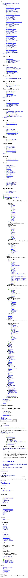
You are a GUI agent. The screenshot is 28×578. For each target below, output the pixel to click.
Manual (11, 59)
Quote (12, 444)
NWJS (12, 92)
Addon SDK (12, 62)
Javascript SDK (12, 95)
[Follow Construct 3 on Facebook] (11, 151)
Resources (5, 53)
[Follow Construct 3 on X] (9, 148)
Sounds (13, 172)
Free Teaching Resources (8, 510)
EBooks (11, 167)
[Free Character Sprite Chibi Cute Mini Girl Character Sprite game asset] (1, 426)
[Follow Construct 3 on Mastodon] (11, 152)
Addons (11, 165)
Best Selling (12, 183)
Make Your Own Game (8, 498)
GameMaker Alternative (8, 497)
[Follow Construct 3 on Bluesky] (10, 149)
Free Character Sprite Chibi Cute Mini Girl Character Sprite (13, 427)
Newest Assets (13, 182)
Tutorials (10, 86)
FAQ (10, 106)
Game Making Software (8, 490)
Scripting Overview (14, 61)
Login (8, 194)
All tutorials (11, 73)
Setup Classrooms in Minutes (17, 111)
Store (4, 153)
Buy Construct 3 (11, 158)
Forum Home (12, 122)
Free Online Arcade (7, 539)
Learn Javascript (6, 511)
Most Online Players (13, 133)
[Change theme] (12, 397)
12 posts (14, 440)
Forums (7, 360)
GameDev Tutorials (7, 536)
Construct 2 (14, 298)
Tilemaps (11, 176)
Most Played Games (15, 131)
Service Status (6, 572)
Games (10, 170)
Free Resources (14, 104)
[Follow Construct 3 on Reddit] (10, 146)
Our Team (5, 526)
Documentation (6, 500)
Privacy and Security (14, 105)
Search (4, 403)
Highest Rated (13, 184)
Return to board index (10, 475)
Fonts (10, 169)
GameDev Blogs (6, 538)
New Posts (11, 140)
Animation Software (7, 492)
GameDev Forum (6, 535)
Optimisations (15, 72)
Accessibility (5, 571)
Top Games (12, 129)
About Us (5, 524)
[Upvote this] (10, 441)
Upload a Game (13, 134)
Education (5, 97)
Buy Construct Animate (13, 160)
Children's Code (6, 570)
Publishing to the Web (16, 68)
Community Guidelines (8, 540)
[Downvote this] (20, 441)
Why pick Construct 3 (14, 103)
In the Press (5, 528)
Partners (4, 512)
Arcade (7, 371)
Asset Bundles (13, 191)
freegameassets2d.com (5, 433)
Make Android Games (21, 278)
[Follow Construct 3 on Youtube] (10, 147)
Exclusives (10, 185)
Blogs (7, 386)
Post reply (3, 417)
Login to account (12, 396)
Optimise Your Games (21, 280)
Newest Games (12, 130)
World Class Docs (14, 112)
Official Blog (14, 139)
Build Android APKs (14, 69)
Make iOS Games (21, 279)
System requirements (15, 60)
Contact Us (8, 395)
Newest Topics (14, 124)
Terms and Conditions (7, 567)
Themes (11, 174)
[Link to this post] (9, 442)
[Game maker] (11, 197)
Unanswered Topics (7, 400)
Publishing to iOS (13, 71)
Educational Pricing (12, 113)
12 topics (10, 440)
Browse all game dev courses (14, 78)
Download (13, 91)
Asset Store (8, 347)
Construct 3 (17, 200)
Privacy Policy (6, 568)
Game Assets (5, 534)
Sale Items (10, 192)
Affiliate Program (6, 519)
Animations (12, 166)
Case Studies (5, 502)
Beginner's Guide (12, 67)
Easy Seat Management (8, 509)
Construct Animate (17, 285)
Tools (10, 177)
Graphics (11, 171)
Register (5, 194)
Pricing (4, 499)
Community (5, 117)
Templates (12, 173)
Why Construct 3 (6, 507)
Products (5, 4)
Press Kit (5, 527)
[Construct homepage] (11, 3)
